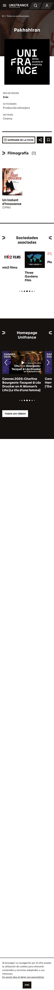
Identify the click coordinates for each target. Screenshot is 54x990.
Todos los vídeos (15, 413)
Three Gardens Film (31, 276)
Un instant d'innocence (11, 202)
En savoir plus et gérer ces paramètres (23, 977)
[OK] (27, 984)
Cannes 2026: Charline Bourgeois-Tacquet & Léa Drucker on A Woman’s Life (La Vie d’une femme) (21, 384)
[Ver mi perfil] (47, 5)
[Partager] (40, 140)
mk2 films (9, 267)
